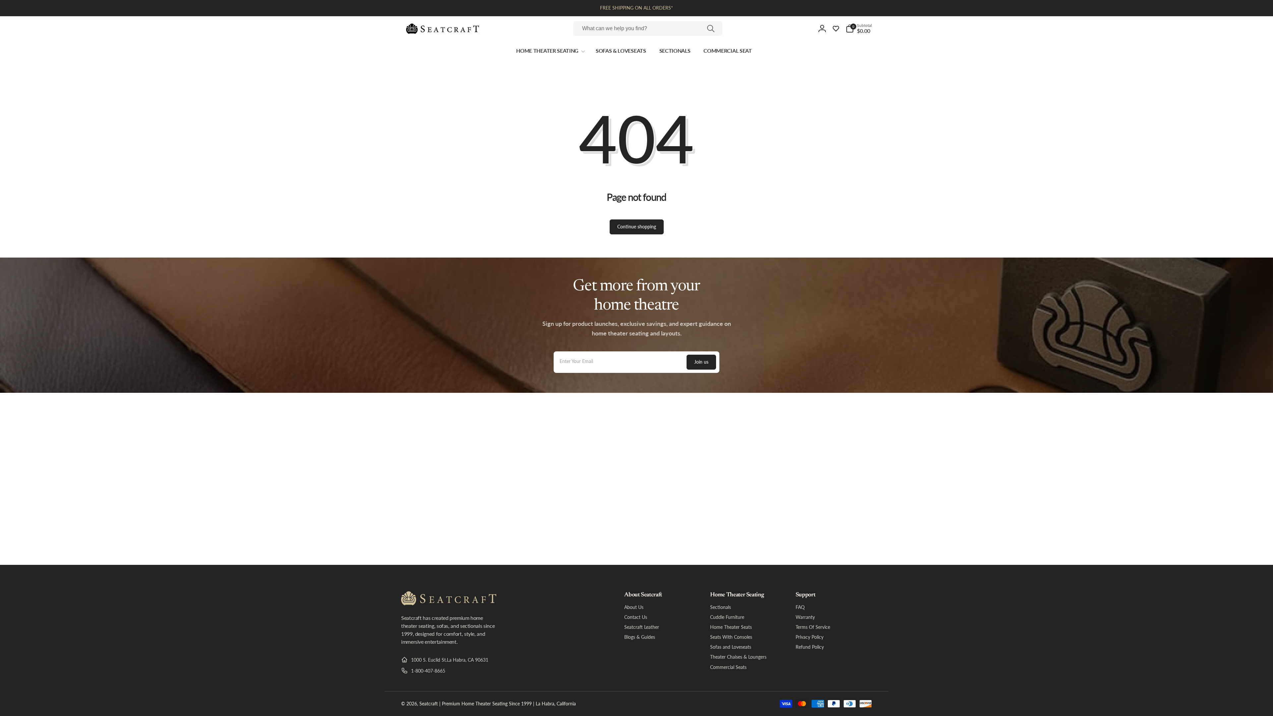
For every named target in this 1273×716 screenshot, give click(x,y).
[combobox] (647, 28)
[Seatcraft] (448, 603)
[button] (859, 28)
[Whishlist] (836, 28)
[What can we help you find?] (710, 28)
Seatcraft (428, 703)
